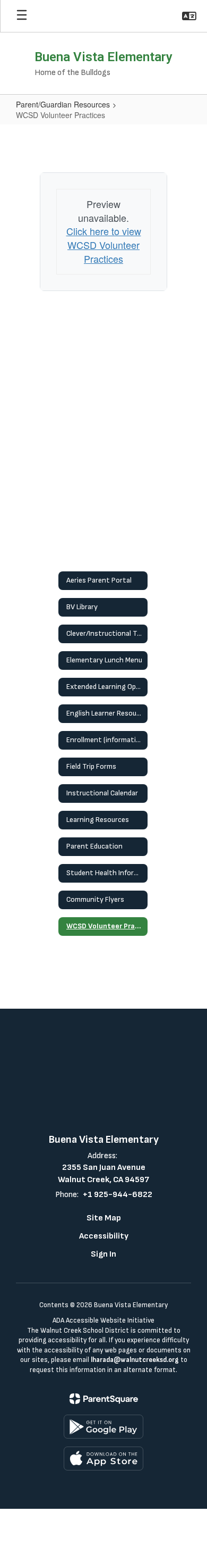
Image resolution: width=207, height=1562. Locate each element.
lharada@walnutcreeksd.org (135, 1360)
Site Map (104, 1218)
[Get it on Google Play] (103, 1427)
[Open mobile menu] (22, 16)
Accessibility (103, 1236)
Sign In (103, 1254)
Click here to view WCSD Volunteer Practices (103, 244)
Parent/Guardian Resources (63, 104)
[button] (189, 16)
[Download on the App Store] (103, 1458)
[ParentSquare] (104, 1399)
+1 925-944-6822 (117, 1195)
